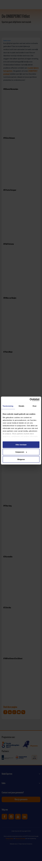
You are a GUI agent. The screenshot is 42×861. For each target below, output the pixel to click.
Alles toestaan (21, 444)
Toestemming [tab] (8, 406)
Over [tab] (34, 406)
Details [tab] (21, 406)
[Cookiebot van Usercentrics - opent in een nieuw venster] (29, 399)
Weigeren (21, 459)
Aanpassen (19, 452)
